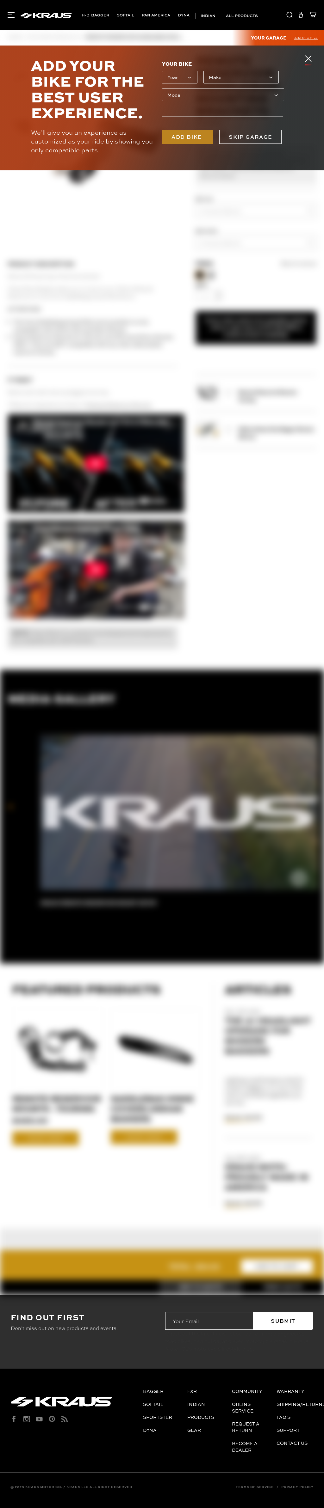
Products (200, 1417)
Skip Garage (250, 136)
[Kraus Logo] (74, 1404)
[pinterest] (52, 1419)
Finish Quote (283, 1287)
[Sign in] (301, 15)
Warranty (290, 1391)
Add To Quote (200, 1287)
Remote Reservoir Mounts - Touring (56, 1103)
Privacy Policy (297, 1487)
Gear (194, 1430)
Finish (204, 264)
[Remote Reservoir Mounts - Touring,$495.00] (57, 1049)
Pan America (156, 15)
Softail (125, 15)
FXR (192, 1391)
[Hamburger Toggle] (11, 15)
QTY (201, 285)
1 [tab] (10, 806)
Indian (207, 15)
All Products (241, 15)
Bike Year (204, 199)
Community (247, 1391)
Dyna (184, 15)
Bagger (100, 15)
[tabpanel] (179, 818)
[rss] (64, 1419)
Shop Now (45, 1138)
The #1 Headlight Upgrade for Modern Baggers (268, 1035)
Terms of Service (255, 1487)
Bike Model (206, 231)
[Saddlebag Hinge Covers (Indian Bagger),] (156, 1049)
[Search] (290, 15)
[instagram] (26, 1419)
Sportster (157, 1417)
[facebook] (14, 1419)
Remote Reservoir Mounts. (119, 404)
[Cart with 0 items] (311, 15)
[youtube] (39, 1419)
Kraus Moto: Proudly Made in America (266, 1177)
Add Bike (187, 136)
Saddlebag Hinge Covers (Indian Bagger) (152, 1108)
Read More (244, 1117)
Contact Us (292, 1443)
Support (288, 1430)
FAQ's (283, 1417)
